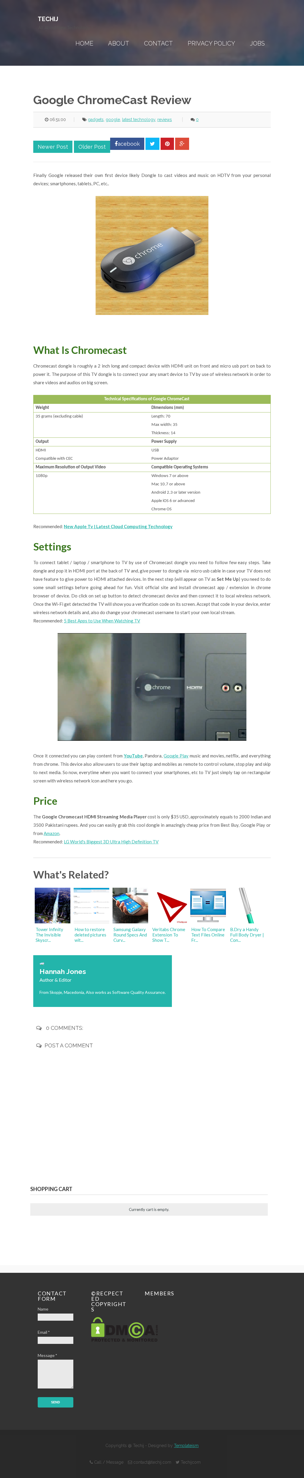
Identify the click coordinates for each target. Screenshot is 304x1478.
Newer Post (53, 147)
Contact (158, 43)
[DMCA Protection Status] (124, 1340)
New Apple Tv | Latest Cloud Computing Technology (118, 526)
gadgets (96, 119)
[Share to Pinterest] (167, 144)
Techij (48, 19)
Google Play (176, 755)
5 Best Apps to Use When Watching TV (102, 620)
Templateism (186, 1445)
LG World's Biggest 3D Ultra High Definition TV (111, 841)
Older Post (92, 147)
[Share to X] (152, 144)
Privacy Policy (211, 43)
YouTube (133, 755)
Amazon (51, 833)
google (113, 119)
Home (84, 43)
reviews (164, 119)
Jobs (257, 43)
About (118, 43)
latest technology (138, 119)
